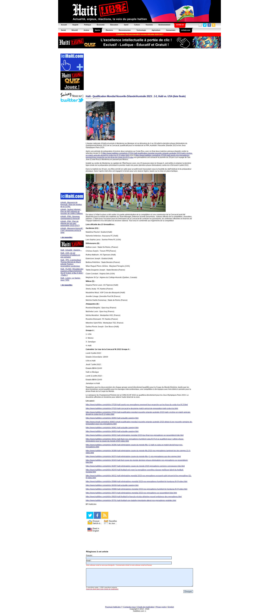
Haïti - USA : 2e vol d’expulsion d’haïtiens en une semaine (70, 255)
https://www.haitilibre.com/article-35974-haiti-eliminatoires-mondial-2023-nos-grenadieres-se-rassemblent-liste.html (131, 493)
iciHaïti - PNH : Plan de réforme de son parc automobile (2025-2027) (70, 223)
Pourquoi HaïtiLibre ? (113, 607)
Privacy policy (161, 607)
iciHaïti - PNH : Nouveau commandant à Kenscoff (70, 217)
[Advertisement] (71, 148)
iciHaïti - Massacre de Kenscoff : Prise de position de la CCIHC (71, 204)
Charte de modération (145, 607)
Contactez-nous (129, 607)
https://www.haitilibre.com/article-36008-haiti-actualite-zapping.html (112, 485)
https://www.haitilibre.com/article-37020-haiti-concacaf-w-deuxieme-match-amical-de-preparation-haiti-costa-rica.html (132, 408)
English (171, 607)
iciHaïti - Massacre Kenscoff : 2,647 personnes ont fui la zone (71, 230)
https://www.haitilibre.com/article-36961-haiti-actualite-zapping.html (112, 428)
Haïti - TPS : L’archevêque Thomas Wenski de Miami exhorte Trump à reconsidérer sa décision (70, 263)
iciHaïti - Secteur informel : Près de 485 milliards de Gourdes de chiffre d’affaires (71, 211)
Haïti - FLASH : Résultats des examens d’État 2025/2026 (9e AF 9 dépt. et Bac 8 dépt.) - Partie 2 (71, 272)
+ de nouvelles (66, 237)
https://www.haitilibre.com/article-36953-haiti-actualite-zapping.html (112, 431)
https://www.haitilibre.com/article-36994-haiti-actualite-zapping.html (112, 418)
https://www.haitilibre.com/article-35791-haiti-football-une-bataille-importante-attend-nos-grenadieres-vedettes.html (131, 500)
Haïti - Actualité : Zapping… (71, 250)
